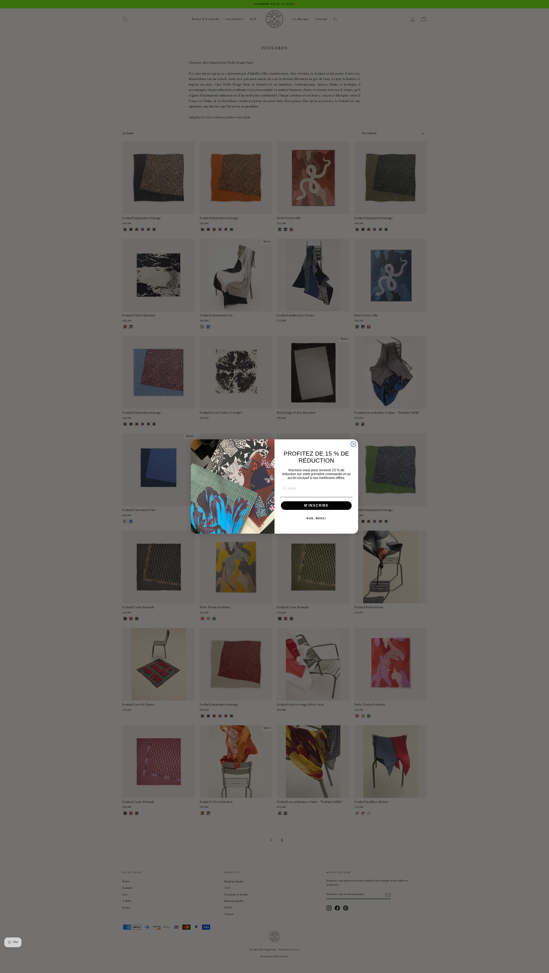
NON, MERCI (316, 518)
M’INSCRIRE (316, 505)
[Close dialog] (353, 444)
